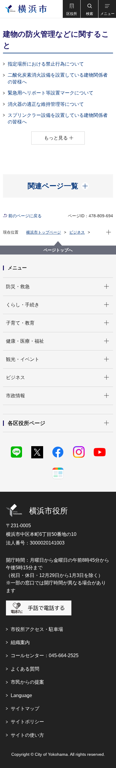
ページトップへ (58, 250)
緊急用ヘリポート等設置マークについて (50, 92)
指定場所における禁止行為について (46, 63)
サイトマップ (25, 708)
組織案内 (20, 642)
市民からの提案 (27, 682)
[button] (71, 9)
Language (21, 695)
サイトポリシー (27, 721)
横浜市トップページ (43, 232)
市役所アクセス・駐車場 (37, 629)
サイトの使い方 (27, 735)
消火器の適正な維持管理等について (46, 104)
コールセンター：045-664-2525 (45, 655)
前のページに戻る (25, 215)
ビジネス (77, 232)
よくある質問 (25, 668)
